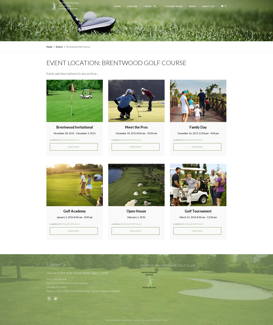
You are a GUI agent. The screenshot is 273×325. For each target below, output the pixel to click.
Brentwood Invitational (74, 127)
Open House (136, 211)
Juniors (132, 6)
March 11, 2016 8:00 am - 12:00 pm (198, 217)
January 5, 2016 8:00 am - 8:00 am (75, 217)
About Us (208, 6)
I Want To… (151, 6)
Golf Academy (74, 211)
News (192, 6)
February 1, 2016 (136, 217)
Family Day (198, 127)
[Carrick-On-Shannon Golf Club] (68, 6)
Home (117, 6)
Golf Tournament (198, 211)
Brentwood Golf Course (69, 140)
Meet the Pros (136, 127)
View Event (74, 147)
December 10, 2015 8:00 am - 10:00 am (136, 133)
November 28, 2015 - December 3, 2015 (75, 133)
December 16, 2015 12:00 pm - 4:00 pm (198, 133)
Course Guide (174, 6)
